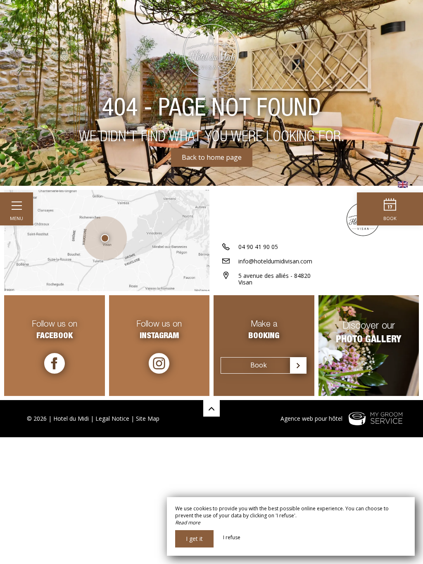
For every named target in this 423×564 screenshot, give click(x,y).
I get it (194, 539)
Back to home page (212, 157)
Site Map (147, 418)
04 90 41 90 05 (258, 247)
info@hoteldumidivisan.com (275, 261)
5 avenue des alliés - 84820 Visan (274, 279)
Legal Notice (112, 418)
